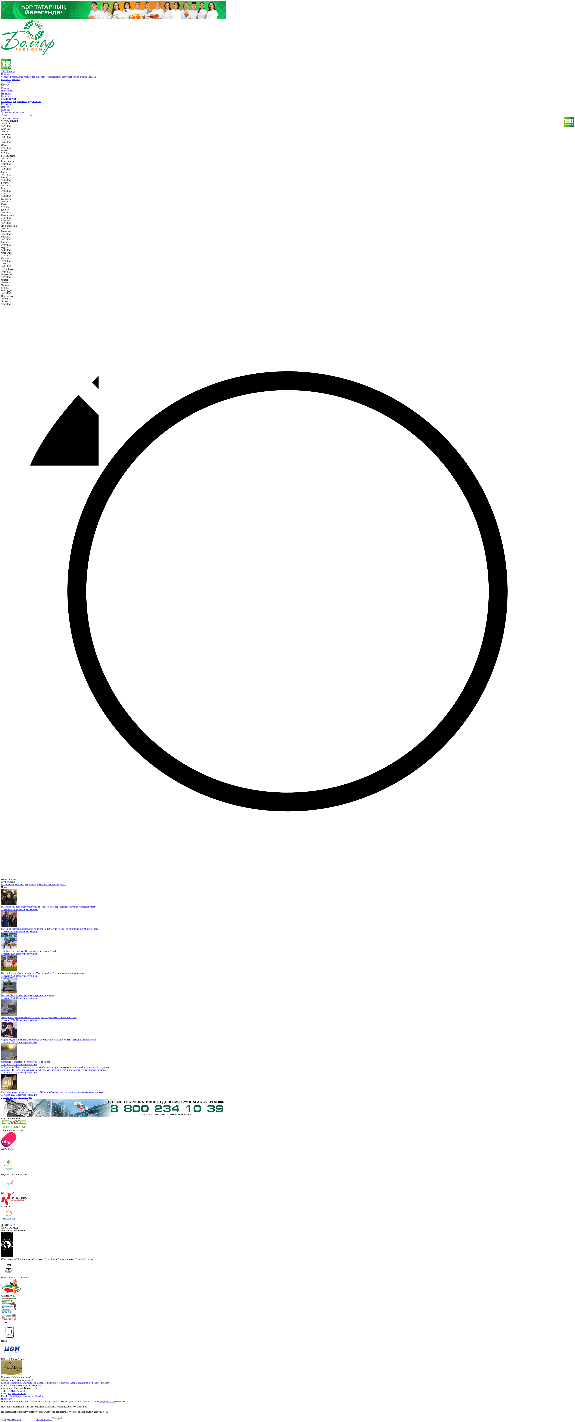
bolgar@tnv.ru (15, 1396)
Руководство (16, 76)
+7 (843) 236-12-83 (17, 1393)
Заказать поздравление (12, 112)
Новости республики (25, 884)
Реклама (92, 76)
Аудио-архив (34, 101)
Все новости (7, 884)
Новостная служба (77, 76)
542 (20, 1097)
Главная (5, 88)
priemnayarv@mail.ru (33, 1396)
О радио (5, 74)
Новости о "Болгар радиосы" (51, 884)
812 (30, 1097)
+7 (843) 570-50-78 (16, 1391)
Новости (10, 71)
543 (24, 1097)
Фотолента (6, 101)
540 (11, 1097)
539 (7, 1097)
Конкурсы (6, 96)
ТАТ (3, 71)
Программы (7, 90)
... (4, 1097)
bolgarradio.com (107, 1401)
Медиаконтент (8, 98)
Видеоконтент (20, 101)
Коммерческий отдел (34, 76)
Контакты (6, 79)
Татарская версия (10, 118)
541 (15, 1097)
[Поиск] (2, 83)
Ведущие (5, 93)
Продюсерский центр (57, 76)
